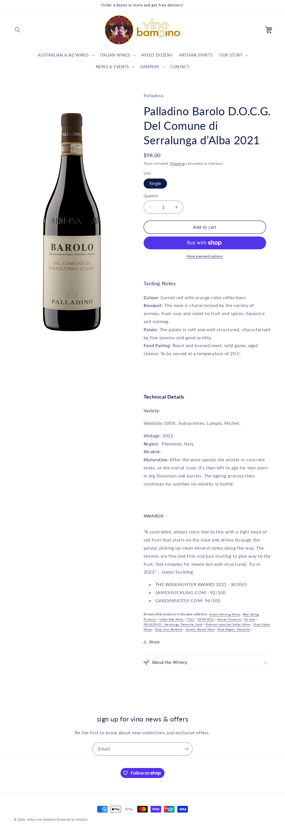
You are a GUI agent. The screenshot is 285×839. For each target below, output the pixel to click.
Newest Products (229, 619)
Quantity (151, 196)
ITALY (190, 619)
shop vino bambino (41, 819)
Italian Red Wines (171, 619)
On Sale (249, 619)
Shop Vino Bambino (169, 629)
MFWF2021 (205, 619)
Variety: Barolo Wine (200, 629)
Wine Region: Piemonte (233, 629)
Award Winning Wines (224, 614)
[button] (17, 29)
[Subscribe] (186, 748)
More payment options (205, 256)
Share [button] (154, 642)
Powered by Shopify (72, 819)
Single (155, 183)
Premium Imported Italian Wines (227, 624)
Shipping (177, 163)
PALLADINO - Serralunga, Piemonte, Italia (173, 624)
